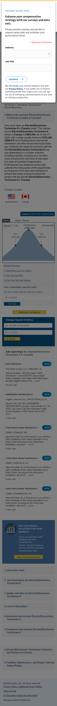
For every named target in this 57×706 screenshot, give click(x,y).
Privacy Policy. (16, 88)
